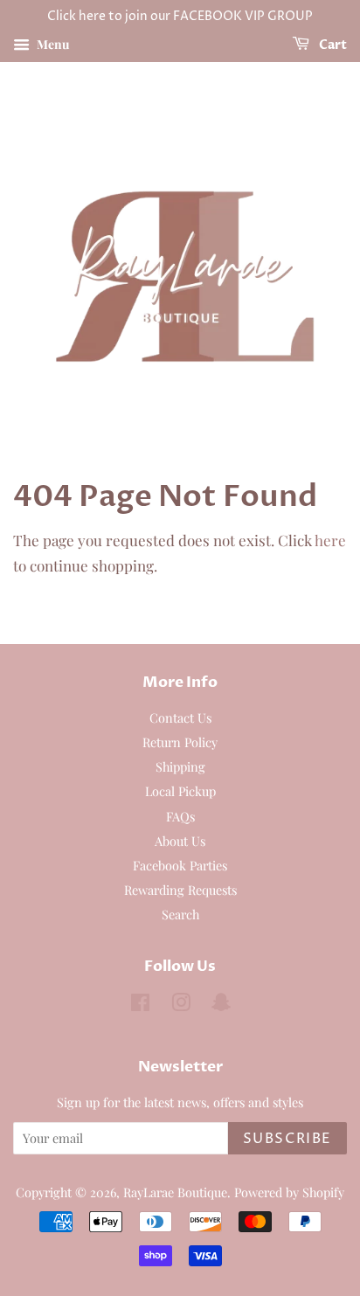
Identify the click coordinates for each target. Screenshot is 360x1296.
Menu (51, 44)
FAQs (180, 816)
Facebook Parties (180, 865)
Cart (331, 45)
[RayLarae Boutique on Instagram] (180, 1005)
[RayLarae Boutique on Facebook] (140, 1005)
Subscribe (287, 1138)
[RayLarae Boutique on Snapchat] (221, 1005)
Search (180, 914)
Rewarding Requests (180, 889)
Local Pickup (180, 791)
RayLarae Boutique (175, 1192)
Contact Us (180, 717)
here (330, 540)
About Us (180, 840)
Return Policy (180, 742)
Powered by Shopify (289, 1192)
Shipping (180, 766)
